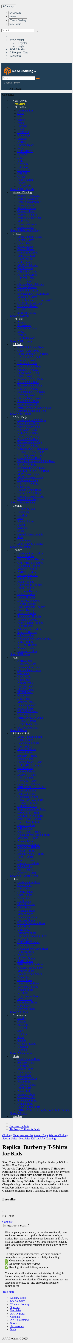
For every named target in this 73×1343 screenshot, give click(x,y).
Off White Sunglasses (29, 303)
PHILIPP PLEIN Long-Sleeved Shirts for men (43, 1110)
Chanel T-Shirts (26, 825)
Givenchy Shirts (26, 1097)
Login (21, 46)
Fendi (20, 129)
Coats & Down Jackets (30, 534)
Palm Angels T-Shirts (29, 831)
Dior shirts (23, 1065)
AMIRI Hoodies (26, 572)
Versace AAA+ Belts (29, 366)
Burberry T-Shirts (27, 755)
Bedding (22, 1049)
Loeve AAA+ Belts (28, 372)
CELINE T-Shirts (27, 806)
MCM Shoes (24, 999)
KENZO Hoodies (27, 644)
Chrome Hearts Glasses (30, 284)
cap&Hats (23, 1024)
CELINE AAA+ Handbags (32, 448)
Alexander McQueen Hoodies (34, 638)
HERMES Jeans (26, 720)
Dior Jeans (23, 673)
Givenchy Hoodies (27, 591)
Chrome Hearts (25, 144)
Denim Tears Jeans (27, 723)
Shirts (20, 530)
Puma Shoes (24, 977)
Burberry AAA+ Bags (29, 442)
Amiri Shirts (24, 1091)
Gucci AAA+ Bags (28, 423)
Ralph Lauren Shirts (28, 1106)
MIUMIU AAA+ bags (30, 477)
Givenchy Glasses (27, 306)
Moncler (22, 138)
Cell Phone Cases (27, 328)
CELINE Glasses (27, 271)
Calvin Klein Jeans (27, 727)
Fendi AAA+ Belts (28, 369)
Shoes (20, 331)
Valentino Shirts (26, 1094)
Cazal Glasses (25, 309)
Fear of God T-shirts (28, 822)
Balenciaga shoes (27, 916)
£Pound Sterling (18, 20)
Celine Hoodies (26, 594)
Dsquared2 (23, 170)
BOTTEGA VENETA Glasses (34, 299)
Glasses (17, 233)
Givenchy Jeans (26, 714)
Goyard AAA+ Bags (29, 458)
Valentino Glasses (27, 296)
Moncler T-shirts (26, 749)
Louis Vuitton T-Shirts (29, 736)
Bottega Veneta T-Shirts (30, 853)
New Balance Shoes (28, 996)
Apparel (21, 322)
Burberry (22, 125)
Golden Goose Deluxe (30, 967)
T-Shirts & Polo (26, 508)
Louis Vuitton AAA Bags (31, 420)
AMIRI (21, 141)
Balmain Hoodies (27, 651)
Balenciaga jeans (26, 704)
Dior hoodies (24, 578)
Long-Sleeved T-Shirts (30, 543)
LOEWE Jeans (25, 689)
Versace (21, 148)
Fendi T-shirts (25, 768)
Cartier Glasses (25, 239)
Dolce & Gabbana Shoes (31, 923)
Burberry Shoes (26, 920)
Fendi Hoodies (25, 587)
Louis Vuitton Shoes (28, 882)
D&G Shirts (24, 1075)
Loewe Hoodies (26, 597)
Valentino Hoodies (27, 619)
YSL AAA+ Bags (27, 432)
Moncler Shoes (25, 970)
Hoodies (22, 515)
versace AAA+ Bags (29, 492)
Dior (20, 116)
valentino (22, 167)
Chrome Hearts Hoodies (30, 559)
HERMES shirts (26, 1084)
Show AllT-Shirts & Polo (24, 875)
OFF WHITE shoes (28, 942)
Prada (20, 122)
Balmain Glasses (26, 312)
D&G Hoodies (25, 635)
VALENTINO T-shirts (30, 815)
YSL (20, 160)
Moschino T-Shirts (27, 837)
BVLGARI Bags (27, 464)
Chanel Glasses (26, 249)
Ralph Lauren (25, 179)
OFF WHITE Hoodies (30, 562)
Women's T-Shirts (27, 214)
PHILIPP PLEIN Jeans (30, 717)
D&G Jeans (23, 698)
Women (21, 334)
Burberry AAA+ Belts (29, 385)
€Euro (13, 16)
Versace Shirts (25, 1068)
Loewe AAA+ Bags (28, 436)
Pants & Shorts (25, 521)
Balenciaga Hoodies (28, 565)
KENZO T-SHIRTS (28, 847)
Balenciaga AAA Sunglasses (33, 293)
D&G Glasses (25, 280)
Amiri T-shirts (25, 752)
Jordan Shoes (24, 939)
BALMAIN (24, 186)
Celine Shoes (24, 980)
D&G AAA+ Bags (28, 483)
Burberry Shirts (26, 1062)
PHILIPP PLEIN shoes (30, 964)
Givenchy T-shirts (27, 780)
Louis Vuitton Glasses (29, 236)
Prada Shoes (24, 898)
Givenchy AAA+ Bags (30, 455)
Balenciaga (23, 135)
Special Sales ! (10, 1138)
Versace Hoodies (26, 613)
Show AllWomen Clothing (25, 230)
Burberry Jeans (25, 686)
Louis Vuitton (25, 110)
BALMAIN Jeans (27, 711)
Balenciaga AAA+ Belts (31, 391)
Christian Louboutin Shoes (32, 935)
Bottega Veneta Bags (29, 489)
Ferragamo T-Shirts (28, 863)
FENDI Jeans (25, 692)
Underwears (24, 540)
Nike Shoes (23, 926)
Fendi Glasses (25, 268)
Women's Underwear (29, 217)
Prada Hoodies (25, 581)
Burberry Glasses (27, 287)
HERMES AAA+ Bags (30, 451)
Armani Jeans (25, 682)
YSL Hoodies (25, 641)
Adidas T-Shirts (26, 850)
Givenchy (22, 163)
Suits (20, 537)
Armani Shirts (25, 1103)
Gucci (20, 113)
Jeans (20, 518)
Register (22, 42)
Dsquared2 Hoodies (28, 600)
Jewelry (21, 1018)
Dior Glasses (24, 258)
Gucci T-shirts (25, 739)
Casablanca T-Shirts (28, 784)
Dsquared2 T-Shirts (28, 844)
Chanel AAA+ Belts (28, 375)
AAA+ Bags (20, 417)
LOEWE (22, 154)
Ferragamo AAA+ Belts (30, 360)
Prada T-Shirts (25, 758)
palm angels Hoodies (29, 629)
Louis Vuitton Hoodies (30, 553)
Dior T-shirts (24, 746)
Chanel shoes (24, 894)
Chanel (21, 119)
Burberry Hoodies (27, 575)
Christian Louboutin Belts (31, 410)
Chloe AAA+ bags (27, 499)
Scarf (20, 1030)
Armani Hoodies (26, 648)
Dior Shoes (23, 888)
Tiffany (21, 182)
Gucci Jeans (24, 676)
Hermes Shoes (25, 891)
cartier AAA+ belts (28, 404)
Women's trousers (27, 224)
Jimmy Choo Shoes (28, 983)
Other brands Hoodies (29, 584)
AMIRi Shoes (25, 961)
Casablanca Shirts (27, 1078)
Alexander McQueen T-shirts (33, 834)
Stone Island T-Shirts (29, 818)
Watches (22, 1034)
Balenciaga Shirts (27, 1100)
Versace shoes (25, 913)
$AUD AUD (15, 13)
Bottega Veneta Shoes (29, 973)
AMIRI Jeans (24, 660)
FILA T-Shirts (25, 869)
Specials (14, 1307)
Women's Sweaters (27, 198)
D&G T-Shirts (25, 777)
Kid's (34, 1138)
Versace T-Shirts (26, 793)
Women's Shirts (26, 211)
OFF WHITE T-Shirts (29, 765)
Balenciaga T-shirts (28, 742)
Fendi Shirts (24, 1087)
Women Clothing (22, 192)
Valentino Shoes (26, 910)
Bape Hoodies (25, 625)
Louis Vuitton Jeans (28, 667)
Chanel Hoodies (26, 610)
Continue (7, 1221)
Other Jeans (23, 679)
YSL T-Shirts (24, 828)
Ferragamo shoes (26, 932)
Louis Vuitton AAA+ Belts (32, 353)
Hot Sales (18, 318)
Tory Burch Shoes (27, 986)
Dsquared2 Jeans (26, 663)
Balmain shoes (25, 951)
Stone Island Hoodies (29, 616)
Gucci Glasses (25, 243)
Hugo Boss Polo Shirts (30, 799)
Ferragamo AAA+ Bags (30, 496)
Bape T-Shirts (25, 856)
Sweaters (22, 527)
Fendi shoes (24, 901)
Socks (20, 1037)
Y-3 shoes (22, 992)
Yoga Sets (23, 220)
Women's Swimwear (28, 201)
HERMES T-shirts (27, 803)
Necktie (21, 1040)
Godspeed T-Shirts (27, 796)
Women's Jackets (26, 205)
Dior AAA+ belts (27, 363)
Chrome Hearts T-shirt (29, 761)
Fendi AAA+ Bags (28, 445)
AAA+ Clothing (46, 1138)
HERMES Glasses (27, 290)
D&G (20, 157)
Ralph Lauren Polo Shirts (31, 809)
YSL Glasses (24, 262)
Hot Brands (19, 106)
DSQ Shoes (24, 1005)
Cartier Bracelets (26, 1043)
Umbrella (22, 1046)
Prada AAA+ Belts (28, 382)
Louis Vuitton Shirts (28, 1059)
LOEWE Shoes (26, 958)
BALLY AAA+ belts (29, 356)
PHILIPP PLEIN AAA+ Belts (34, 407)
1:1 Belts (18, 344)
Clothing (17, 505)
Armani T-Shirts (26, 841)
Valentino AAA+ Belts (30, 379)
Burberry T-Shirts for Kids (24, 1129)
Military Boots (18, 1297)
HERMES (23, 132)
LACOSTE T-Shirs (28, 812)
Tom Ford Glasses (27, 252)
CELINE (22, 173)
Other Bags (23, 486)
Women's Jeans (25, 227)
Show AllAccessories (22, 1053)
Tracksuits (23, 511)
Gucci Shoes (24, 885)
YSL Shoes (23, 929)
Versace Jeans (25, 708)
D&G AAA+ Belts (28, 388)
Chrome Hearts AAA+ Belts (33, 398)
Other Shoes (24, 907)
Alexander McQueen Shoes (32, 948)
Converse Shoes (26, 1008)
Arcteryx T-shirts (26, 872)
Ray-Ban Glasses (27, 274)
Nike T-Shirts (24, 866)
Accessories (24, 325)
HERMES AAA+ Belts (30, 347)
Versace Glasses (26, 255)
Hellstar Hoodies (26, 603)
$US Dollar (15, 24)
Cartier (21, 176)
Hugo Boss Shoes (27, 1002)
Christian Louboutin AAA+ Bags (36, 461)
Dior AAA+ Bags (27, 429)
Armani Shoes (25, 989)
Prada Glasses (25, 246)
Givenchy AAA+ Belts (30, 394)
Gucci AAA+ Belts (28, 350)
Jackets (21, 524)
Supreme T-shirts (26, 860)
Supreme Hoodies (27, 632)
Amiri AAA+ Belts (28, 401)
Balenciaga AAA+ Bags (31, 467)
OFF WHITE (25, 151)
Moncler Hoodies (27, 568)
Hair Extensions (26, 337)
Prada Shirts (24, 1081)
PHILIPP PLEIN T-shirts (31, 787)
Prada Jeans (23, 695)
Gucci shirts (24, 1072)
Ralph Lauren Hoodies (30, 622)
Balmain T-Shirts (26, 790)
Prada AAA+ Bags (28, 439)
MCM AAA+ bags (28, 474)
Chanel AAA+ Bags (28, 426)
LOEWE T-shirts (26, 774)
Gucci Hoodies (25, 556)
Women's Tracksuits (28, 195)
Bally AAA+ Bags (27, 480)
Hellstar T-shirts (26, 771)
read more (8, 1291)
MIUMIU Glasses (27, 265)
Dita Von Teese (26, 277)
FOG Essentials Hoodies (31, 606)
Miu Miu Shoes (26, 904)
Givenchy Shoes (26, 945)
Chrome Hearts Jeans (29, 670)
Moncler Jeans (25, 701)
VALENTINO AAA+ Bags (33, 470)
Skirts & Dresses (26, 208)
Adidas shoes (24, 954)
